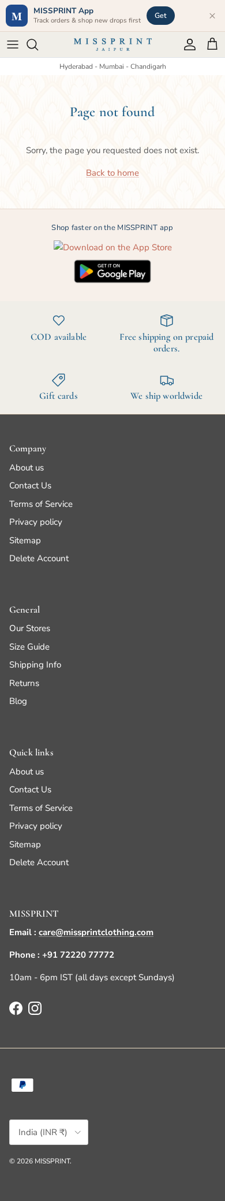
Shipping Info (35, 664)
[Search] (38, 44)
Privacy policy (35, 522)
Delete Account (39, 558)
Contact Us (30, 485)
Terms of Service (41, 504)
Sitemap (25, 540)
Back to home (112, 173)
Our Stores (29, 628)
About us (26, 467)
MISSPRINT (52, 1161)
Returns (24, 683)
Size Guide (29, 647)
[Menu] (12, 44)
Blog (18, 701)
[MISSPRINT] (113, 44)
